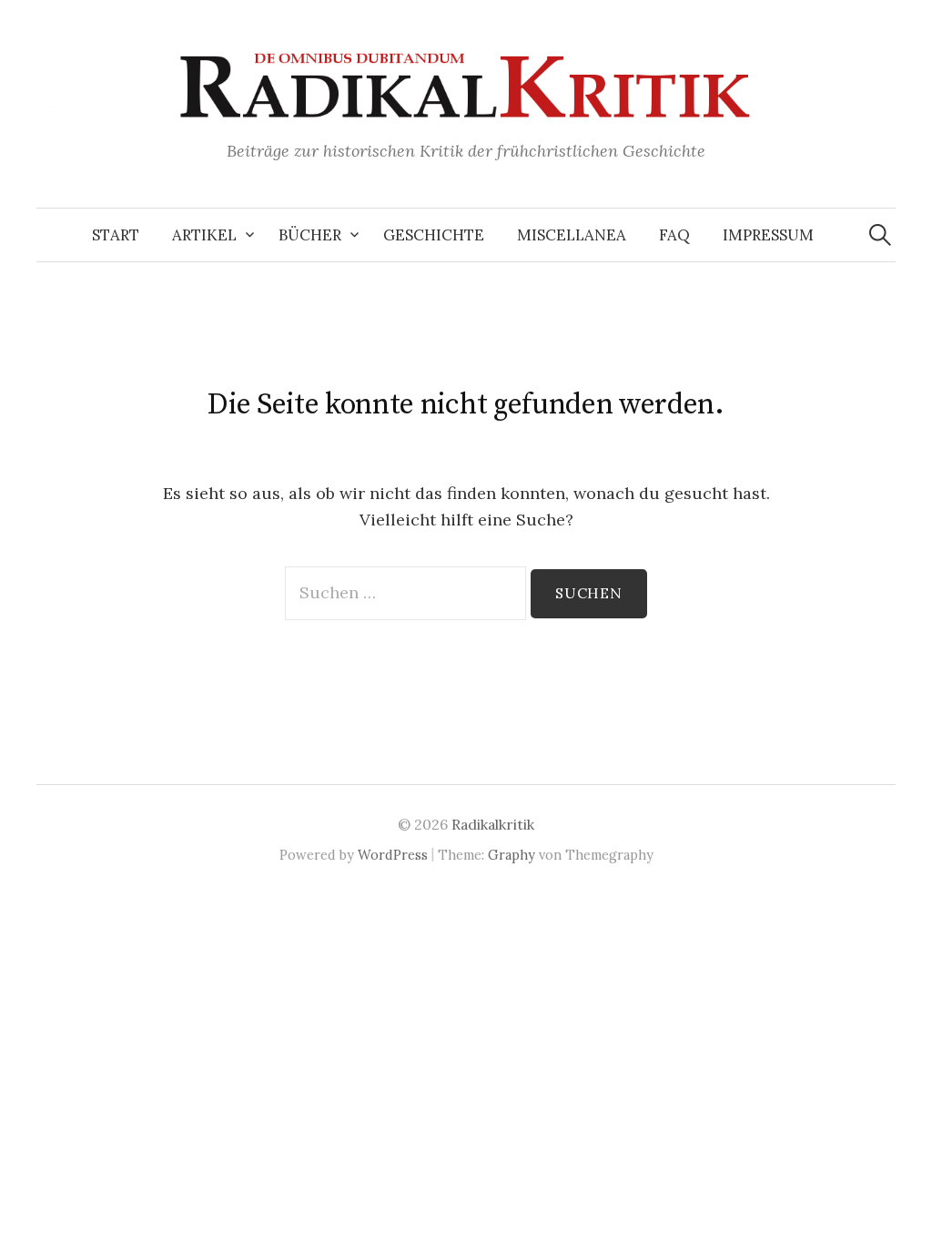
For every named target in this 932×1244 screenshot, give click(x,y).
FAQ (674, 235)
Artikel (204, 235)
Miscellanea (571, 235)
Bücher (310, 235)
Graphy (511, 854)
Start (115, 235)
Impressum (768, 235)
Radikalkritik (492, 824)
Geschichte (433, 235)
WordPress (393, 854)
